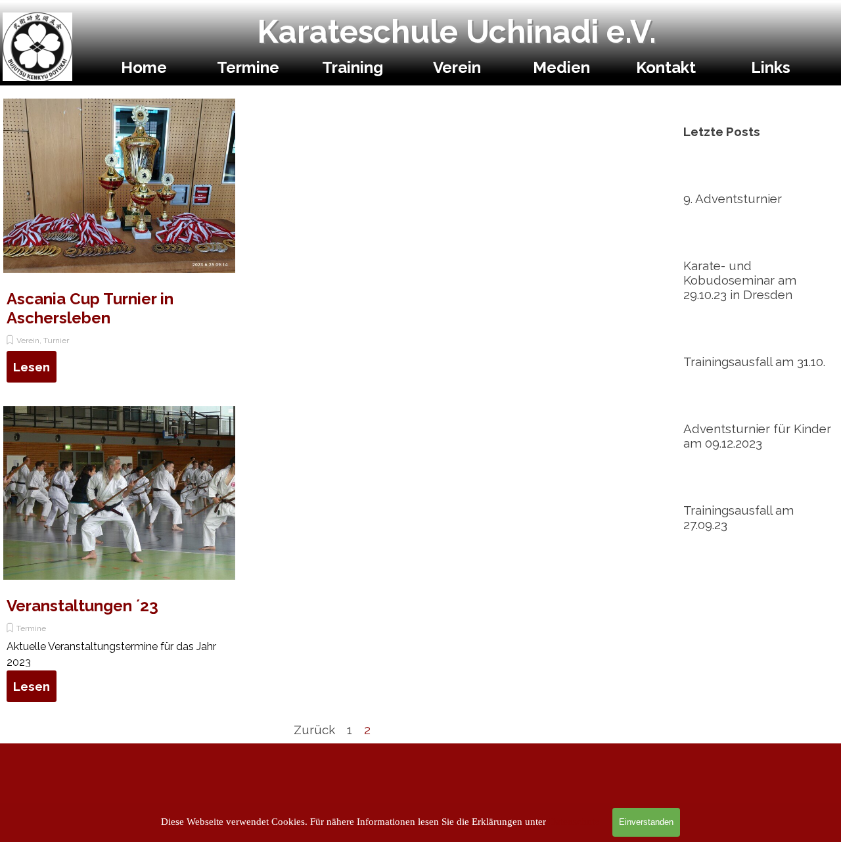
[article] (119, 245)
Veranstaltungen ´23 (82, 605)
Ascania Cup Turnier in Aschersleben (90, 308)
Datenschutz (574, 821)
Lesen (31, 367)
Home (144, 67)
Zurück (314, 729)
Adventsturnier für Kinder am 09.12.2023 (757, 435)
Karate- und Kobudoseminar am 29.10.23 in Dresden (739, 280)
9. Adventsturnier (732, 198)
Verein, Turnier (42, 340)
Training (352, 67)
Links (770, 67)
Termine (248, 67)
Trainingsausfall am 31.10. (754, 361)
